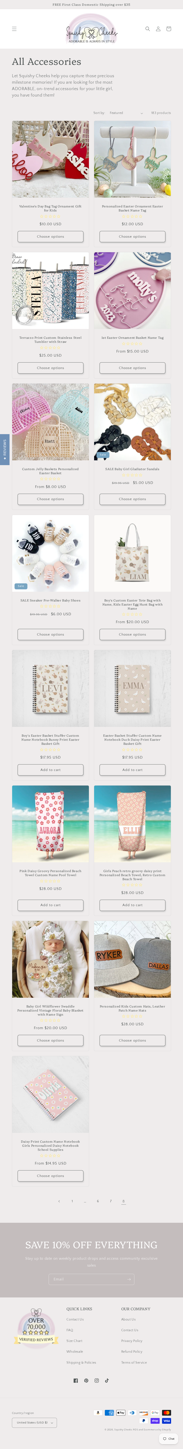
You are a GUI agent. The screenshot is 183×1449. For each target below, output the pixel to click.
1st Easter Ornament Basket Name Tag (133, 337)
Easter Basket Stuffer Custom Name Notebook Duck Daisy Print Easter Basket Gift (132, 739)
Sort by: (99, 113)
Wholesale (74, 1352)
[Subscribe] (129, 1279)
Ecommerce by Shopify (157, 1429)
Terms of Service (134, 1363)
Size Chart (74, 1341)
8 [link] (123, 1201)
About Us (128, 1319)
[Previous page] (59, 1201)
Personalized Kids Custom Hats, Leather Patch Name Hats (132, 1008)
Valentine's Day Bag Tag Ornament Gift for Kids (50, 208)
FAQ (69, 1330)
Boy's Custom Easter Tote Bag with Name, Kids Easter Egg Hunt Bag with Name (132, 604)
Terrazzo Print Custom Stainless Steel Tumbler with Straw (50, 339)
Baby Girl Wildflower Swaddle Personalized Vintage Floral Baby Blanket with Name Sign (50, 1010)
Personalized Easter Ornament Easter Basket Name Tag (132, 208)
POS (135, 1429)
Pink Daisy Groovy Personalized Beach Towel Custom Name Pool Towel (50, 873)
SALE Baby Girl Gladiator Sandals (132, 469)
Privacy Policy (131, 1341)
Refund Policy (131, 1352)
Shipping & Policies (81, 1363)
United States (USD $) (32, 1422)
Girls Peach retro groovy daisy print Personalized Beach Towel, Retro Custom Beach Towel (133, 875)
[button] (14, 29)
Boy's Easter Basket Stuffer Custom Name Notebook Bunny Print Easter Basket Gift (50, 739)
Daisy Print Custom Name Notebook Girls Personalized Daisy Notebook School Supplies (50, 1145)
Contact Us (75, 1319)
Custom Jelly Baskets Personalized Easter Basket (50, 471)
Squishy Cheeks (123, 1429)
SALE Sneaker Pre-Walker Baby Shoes (50, 600)
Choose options (50, 237)
